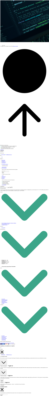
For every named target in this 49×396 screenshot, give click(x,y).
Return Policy (4, 301)
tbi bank (3, 303)
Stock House (3, 162)
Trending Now (4, 161)
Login (2, 175)
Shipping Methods (4, 300)
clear (8, 187)
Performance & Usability (3, 375)
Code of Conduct (4, 338)
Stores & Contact (4, 336)
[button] (24, 152)
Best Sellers (3, 160)
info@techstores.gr (4, 224)
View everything (4, 167)
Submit (1, 395)
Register (5, 184)
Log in (3, 184)
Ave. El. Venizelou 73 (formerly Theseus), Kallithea (9, 223)
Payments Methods (4, 299)
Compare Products (4, 302)
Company (3, 335)
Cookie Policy (4, 339)
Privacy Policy (4, 337)
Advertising (2, 382)
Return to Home (15, 46)
